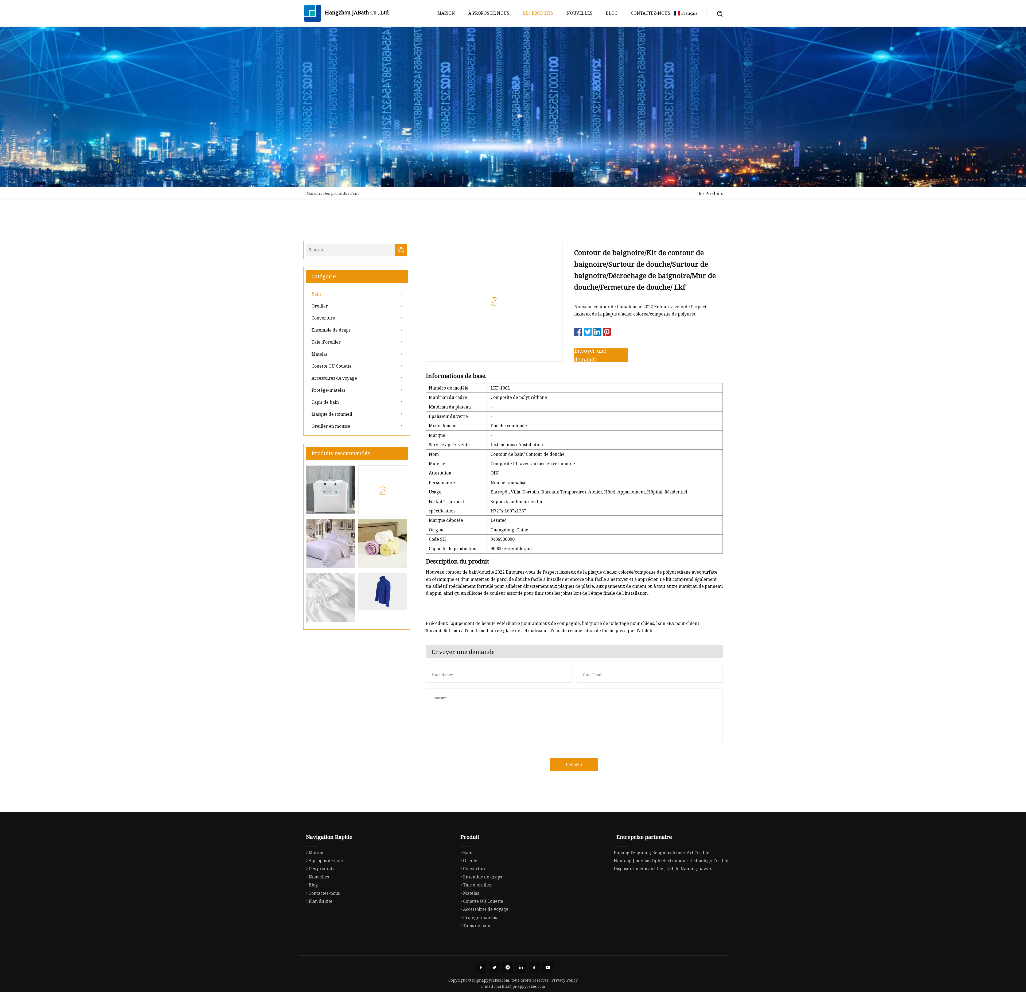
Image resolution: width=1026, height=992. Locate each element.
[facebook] (481, 967)
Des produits (538, 13)
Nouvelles (579, 13)
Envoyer (574, 764)
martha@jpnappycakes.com (519, 986)
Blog (611, 13)
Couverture (323, 318)
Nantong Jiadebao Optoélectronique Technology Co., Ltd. (672, 860)
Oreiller (320, 306)
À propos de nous (488, 13)
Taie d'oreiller (326, 342)
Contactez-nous (650, 13)
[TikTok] (534, 967)
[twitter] (494, 967)
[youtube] (547, 967)
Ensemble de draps (331, 330)
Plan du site (320, 901)
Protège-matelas (328, 390)
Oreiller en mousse (331, 426)
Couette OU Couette (332, 366)
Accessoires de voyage (334, 378)
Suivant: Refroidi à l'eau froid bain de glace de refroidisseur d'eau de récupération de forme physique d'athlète (540, 630)
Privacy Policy (564, 980)
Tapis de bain (325, 402)
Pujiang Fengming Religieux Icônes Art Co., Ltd (662, 852)
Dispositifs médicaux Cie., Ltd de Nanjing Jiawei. (663, 869)
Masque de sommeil (332, 414)
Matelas (320, 354)
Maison (446, 13)
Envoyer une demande (590, 355)
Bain (354, 193)
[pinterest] (507, 967)
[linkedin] (521, 967)
